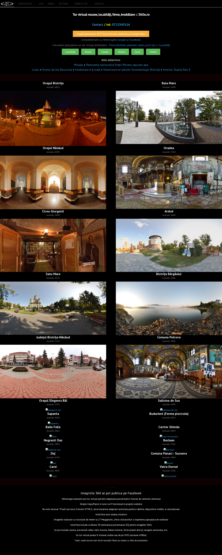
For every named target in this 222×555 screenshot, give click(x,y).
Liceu (35, 70)
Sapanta (53, 413)
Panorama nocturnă (99, 65)
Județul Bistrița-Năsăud (53, 337)
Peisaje (78, 65)
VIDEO (51, 3)
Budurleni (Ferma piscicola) (168, 413)
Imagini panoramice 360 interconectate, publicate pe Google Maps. (111, 33)
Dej (53, 453)
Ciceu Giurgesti (53, 211)
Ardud (169, 211)
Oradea (169, 148)
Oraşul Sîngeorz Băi (53, 400)
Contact (99, 3)
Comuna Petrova (169, 337)
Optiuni (63, 3)
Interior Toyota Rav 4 (176, 70)
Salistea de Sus (169, 400)
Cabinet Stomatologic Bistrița (140, 70)
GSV (41, 3)
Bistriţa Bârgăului (169, 274)
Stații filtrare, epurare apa (131, 65)
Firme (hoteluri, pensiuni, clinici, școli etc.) (133, 45)
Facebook (134, 39)
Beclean (168, 440)
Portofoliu (25, 3)
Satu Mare (53, 274)
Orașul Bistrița (53, 83)
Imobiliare (82, 70)
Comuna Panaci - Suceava (169, 453)
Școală (96, 70)
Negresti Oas (53, 440)
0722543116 (121, 24)
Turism (153, 51)
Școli (137, 51)
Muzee (88, 51)
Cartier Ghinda (168, 427)
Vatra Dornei (169, 467)
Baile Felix (53, 427)
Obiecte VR (81, 3)
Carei (53, 467)
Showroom (110, 70)
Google (122, 39)
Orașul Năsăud (53, 148)
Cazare (104, 51)
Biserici (121, 51)
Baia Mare (169, 83)
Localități (164, 45)
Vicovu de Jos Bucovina (57, 70)
